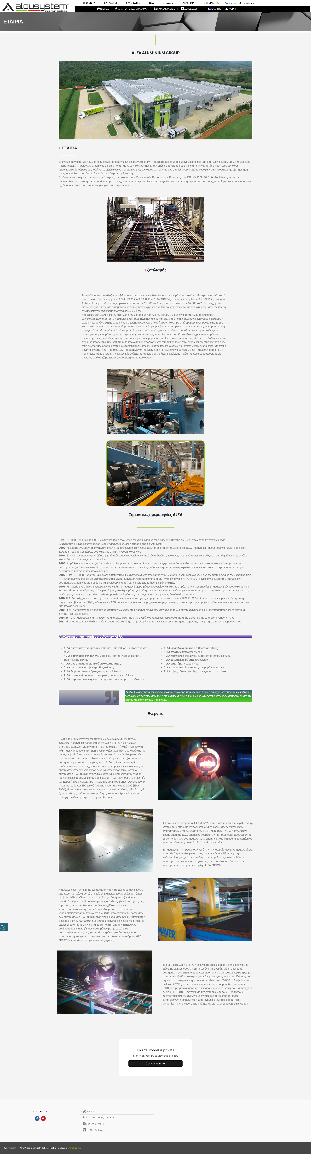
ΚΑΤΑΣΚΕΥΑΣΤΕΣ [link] (166, 8)
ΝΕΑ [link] (151, 2)
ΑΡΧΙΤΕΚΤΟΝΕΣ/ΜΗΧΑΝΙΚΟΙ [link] (133, 8)
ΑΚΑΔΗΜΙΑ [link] (188, 2)
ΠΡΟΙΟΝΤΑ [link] (89, 2)
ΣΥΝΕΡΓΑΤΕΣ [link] (133, 2)
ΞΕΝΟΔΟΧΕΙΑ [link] (191, 8)
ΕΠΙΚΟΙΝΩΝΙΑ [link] (211, 2)
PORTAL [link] (233, 9)
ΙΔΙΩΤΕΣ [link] (104, 8)
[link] (4, 927)
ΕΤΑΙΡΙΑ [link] (167, 3)
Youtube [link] (43, 1118)
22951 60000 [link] (247, 3)
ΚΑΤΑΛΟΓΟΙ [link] (110, 2)
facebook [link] (232, 3)
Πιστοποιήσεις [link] (74, 1147)
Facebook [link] (37, 1118)
